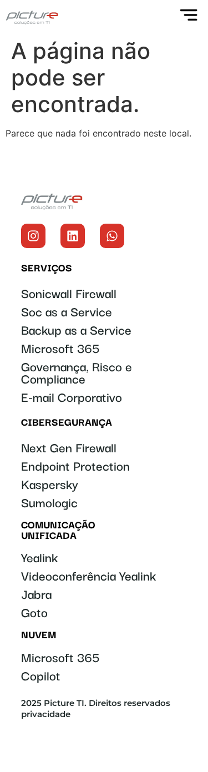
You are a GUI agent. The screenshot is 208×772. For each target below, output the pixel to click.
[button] (195, 16)
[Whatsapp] (112, 236)
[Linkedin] (72, 236)
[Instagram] (33, 236)
